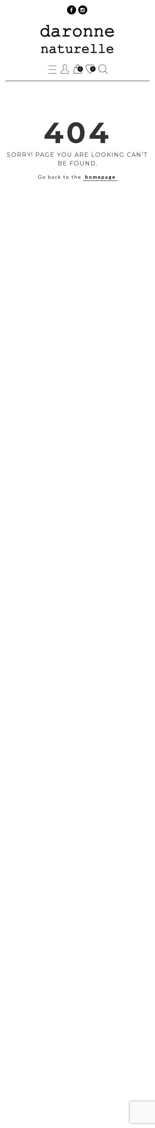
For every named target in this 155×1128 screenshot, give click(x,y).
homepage (100, 177)
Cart (77, 69)
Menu (52, 69)
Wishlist (90, 69)
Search (102, 69)
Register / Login (65, 69)
